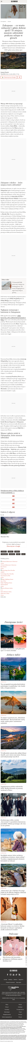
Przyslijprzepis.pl (20, 1009)
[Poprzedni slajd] (1, 946)
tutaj (12, 1041)
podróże (10, 551)
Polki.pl (20, 1004)
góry (23, 554)
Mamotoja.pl (7, 1012)
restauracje (4, 554)
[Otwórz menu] (1, 1)
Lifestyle (4, 551)
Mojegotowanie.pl (7, 1014)
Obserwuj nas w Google (10, 77)
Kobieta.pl (20, 1007)
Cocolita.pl (7, 1009)
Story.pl (20, 1017)
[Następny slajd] (26, 946)
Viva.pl (20, 1012)
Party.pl (6, 1007)
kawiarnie (12, 554)
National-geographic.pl (7, 1017)
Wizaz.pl (20, 1014)
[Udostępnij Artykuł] (19, 77)
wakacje (17, 551)
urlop (18, 554)
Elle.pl (7, 1004)
